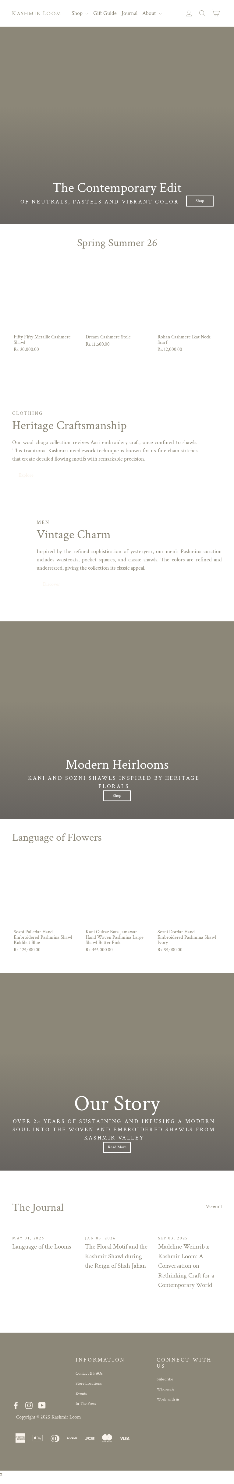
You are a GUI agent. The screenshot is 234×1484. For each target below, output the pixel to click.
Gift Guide (105, 13)
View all (214, 1207)
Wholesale (165, 1389)
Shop (78, 13)
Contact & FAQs (89, 1373)
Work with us (168, 1399)
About (149, 13)
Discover (51, 584)
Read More (117, 1147)
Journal (129, 13)
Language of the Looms (41, 1246)
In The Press (86, 1403)
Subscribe (165, 1379)
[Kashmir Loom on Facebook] (16, 1405)
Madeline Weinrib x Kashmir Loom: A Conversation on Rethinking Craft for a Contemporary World (186, 1265)
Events (81, 1393)
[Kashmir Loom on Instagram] (29, 1405)
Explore (26, 475)
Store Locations (89, 1383)
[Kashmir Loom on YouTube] (42, 1405)
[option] (117, 126)
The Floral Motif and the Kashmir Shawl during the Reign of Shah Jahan (116, 1256)
